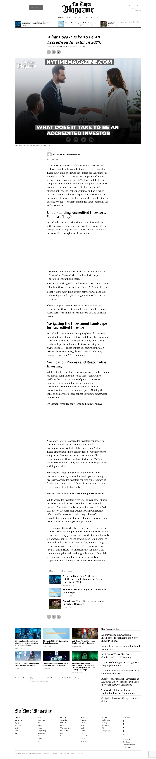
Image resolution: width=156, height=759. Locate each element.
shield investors (94, 305)
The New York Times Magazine (68, 154)
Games (83, 723)
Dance (40, 728)
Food (82, 728)
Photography (106, 731)
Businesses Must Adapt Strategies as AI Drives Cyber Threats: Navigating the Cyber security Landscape (83, 666)
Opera (39, 741)
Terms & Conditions (129, 744)
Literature (41, 736)
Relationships (85, 736)
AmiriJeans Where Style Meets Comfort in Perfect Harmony (124, 22)
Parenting (83, 741)
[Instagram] (123, 724)
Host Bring (46, 753)
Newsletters (126, 742)
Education (84, 720)
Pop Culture (41, 733)
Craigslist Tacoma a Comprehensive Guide (120, 699)
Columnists (63, 720)
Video (103, 728)
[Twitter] (54, 52)
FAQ (61, 733)
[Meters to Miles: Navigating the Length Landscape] (61, 24)
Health (83, 731)
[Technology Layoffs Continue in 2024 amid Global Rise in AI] (56, 656)
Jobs (82, 733)
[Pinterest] (59, 52)
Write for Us (126, 739)
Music (39, 723)
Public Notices (64, 731)
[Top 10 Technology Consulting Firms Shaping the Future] (28, 656)
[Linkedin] (123, 727)
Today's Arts (41, 720)
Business (49, 46)
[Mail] (123, 731)
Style (82, 725)
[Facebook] (49, 52)
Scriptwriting (42, 731)
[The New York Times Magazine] (50, 154)
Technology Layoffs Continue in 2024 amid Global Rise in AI (55, 664)
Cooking (104, 723)
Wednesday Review (66, 728)
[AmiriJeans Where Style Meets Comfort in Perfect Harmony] (103, 24)
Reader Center (106, 720)
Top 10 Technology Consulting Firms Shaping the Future (27, 664)
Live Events (105, 725)
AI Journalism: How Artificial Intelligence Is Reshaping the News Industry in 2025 (36, 22)
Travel (83, 738)
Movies (40, 725)
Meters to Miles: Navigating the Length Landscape (81, 23)
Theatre (40, 738)
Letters (62, 725)
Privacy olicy (127, 747)
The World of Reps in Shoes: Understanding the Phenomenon (118, 691)
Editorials (63, 723)
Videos (62, 736)
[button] (17, 7)
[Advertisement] (78, 253)
